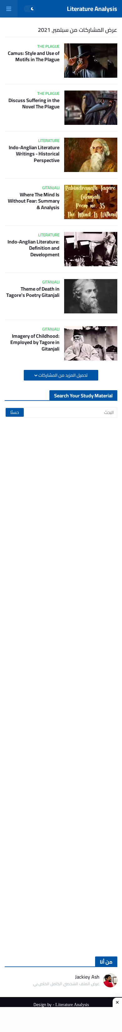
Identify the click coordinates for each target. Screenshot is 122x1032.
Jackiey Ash (87, 976)
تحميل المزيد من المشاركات (63, 375)
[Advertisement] (61, 687)
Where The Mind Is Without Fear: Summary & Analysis (33, 201)
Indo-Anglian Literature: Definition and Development (33, 248)
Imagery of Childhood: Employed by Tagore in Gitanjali (34, 342)
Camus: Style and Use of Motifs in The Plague (33, 56)
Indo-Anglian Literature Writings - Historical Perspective (34, 154)
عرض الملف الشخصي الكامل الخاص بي (66, 984)
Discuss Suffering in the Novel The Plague (33, 103)
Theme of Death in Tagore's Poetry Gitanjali (32, 292)
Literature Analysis (92, 8)
